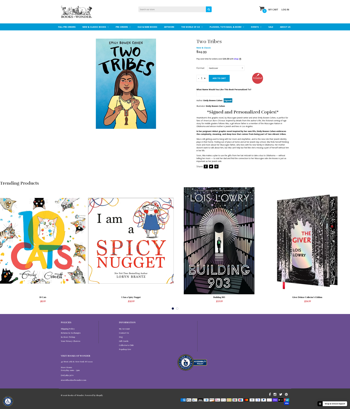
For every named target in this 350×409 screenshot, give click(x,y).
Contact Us (124, 333)
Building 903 (219, 297)
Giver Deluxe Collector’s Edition (307, 297)
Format (200, 68)
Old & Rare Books (147, 26)
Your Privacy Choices (70, 341)
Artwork (169, 26)
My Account (124, 329)
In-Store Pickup (68, 337)
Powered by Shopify (94, 395)
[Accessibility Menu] (8, 401)
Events (255, 26)
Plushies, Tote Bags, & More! (225, 26)
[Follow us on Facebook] (206, 166)
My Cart (273, 9)
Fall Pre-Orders (67, 26)
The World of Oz (190, 26)
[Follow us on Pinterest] (216, 166)
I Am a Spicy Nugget (131, 297)
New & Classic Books (94, 26)
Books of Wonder (76, 395)
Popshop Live (125, 349)
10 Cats (42, 297)
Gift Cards (123, 341)
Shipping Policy (68, 329)
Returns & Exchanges (71, 333)
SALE (270, 26)
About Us (285, 26)
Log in (285, 9)
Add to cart (219, 78)
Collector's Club (126, 345)
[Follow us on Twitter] (211, 166)
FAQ (121, 337)
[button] (173, 308)
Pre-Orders (122, 26)
